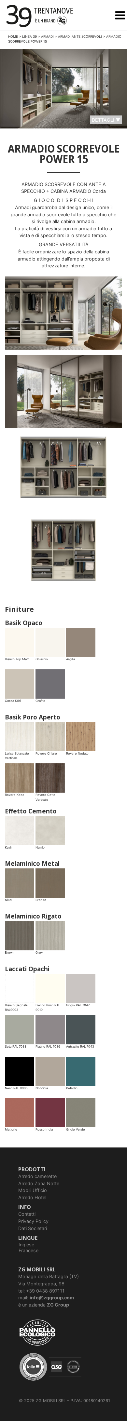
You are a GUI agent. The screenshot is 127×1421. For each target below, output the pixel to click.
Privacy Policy (33, 1221)
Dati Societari (32, 1228)
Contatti (26, 1214)
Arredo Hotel (32, 1197)
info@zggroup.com (52, 1297)
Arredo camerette (37, 1176)
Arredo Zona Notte (38, 1183)
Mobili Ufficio (32, 1190)
